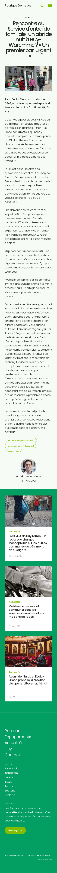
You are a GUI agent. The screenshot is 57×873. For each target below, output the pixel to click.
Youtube (10, 790)
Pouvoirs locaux (14, 451)
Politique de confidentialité (38, 855)
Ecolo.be (10, 795)
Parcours (13, 730)
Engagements (18, 736)
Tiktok (8, 782)
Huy (8, 748)
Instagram (11, 773)
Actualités (28, 18)
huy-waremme (13, 446)
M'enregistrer (15, 830)
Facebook (11, 768)
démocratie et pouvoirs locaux (21, 440)
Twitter (9, 786)
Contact (12, 754)
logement (29, 446)
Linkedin (9, 777)
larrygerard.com (45, 859)
